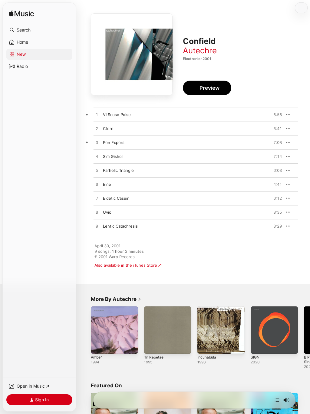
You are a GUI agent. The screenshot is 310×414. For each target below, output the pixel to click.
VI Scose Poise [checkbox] (117, 114)
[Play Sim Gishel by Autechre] (97, 156)
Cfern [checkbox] (108, 128)
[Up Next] (277, 400)
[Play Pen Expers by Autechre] (97, 142)
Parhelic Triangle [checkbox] (118, 170)
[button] (39, 30)
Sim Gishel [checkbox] (113, 156)
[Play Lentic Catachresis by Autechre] (97, 226)
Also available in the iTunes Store (125, 265)
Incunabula (206, 357)
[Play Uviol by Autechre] (97, 212)
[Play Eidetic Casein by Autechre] (97, 198)
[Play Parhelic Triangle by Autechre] (97, 170)
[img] (21, 13)
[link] (116, 299)
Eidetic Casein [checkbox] (116, 198)
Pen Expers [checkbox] (113, 142)
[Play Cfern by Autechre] (97, 129)
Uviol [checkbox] (107, 212)
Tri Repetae (153, 357)
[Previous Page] (85, 330)
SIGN (255, 357)
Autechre (200, 50)
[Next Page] (304, 330)
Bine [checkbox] (107, 184)
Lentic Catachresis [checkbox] (120, 226)
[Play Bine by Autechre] (97, 184)
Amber (96, 357)
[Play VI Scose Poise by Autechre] (97, 115)
